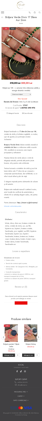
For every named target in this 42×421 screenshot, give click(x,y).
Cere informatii (28, 113)
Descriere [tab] (21, 124)
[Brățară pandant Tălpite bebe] (11, 333)
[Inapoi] (1, 17)
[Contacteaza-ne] (29, 12)
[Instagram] (25, 371)
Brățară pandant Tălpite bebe (11, 345)
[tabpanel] (21, 53)
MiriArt (21, 23)
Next (38, 55)
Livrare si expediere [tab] (21, 251)
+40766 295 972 (22, 382)
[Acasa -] (21, 5)
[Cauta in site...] (39, 12)
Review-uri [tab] (21, 286)
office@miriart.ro (22, 385)
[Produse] (3, 13)
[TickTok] (21, 371)
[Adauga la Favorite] (17, 355)
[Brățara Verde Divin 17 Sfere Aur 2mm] (21, 53)
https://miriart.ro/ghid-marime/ (27, 202)
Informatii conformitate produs (12, 206)
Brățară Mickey (31, 344)
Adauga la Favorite (13, 113)
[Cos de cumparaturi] (35, 12)
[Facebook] (17, 371)
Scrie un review (21, 303)
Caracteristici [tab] (21, 212)
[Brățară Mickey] (30, 333)
